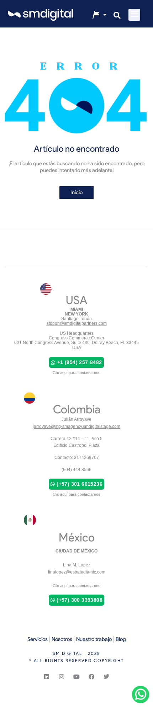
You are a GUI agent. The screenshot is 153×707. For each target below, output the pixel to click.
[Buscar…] (117, 16)
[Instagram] (61, 676)
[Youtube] (76, 676)
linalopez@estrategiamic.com (76, 572)
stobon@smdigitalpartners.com (77, 323)
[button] (134, 15)
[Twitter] (106, 676)
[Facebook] (91, 676)
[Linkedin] (46, 676)
